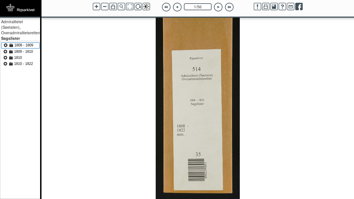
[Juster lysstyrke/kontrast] (146, 7)
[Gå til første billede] (166, 7)
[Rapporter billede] (257, 7)
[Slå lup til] (121, 7)
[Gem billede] (274, 7)
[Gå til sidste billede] (229, 7)
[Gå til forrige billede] (177, 7)
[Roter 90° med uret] (138, 7)
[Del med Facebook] (299, 7)
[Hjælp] (282, 7)
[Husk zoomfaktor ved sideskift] (113, 7)
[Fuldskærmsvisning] (130, 7)
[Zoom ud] (105, 7)
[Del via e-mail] (291, 7)
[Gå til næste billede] (218, 7)
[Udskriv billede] (266, 7)
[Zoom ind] (96, 7)
